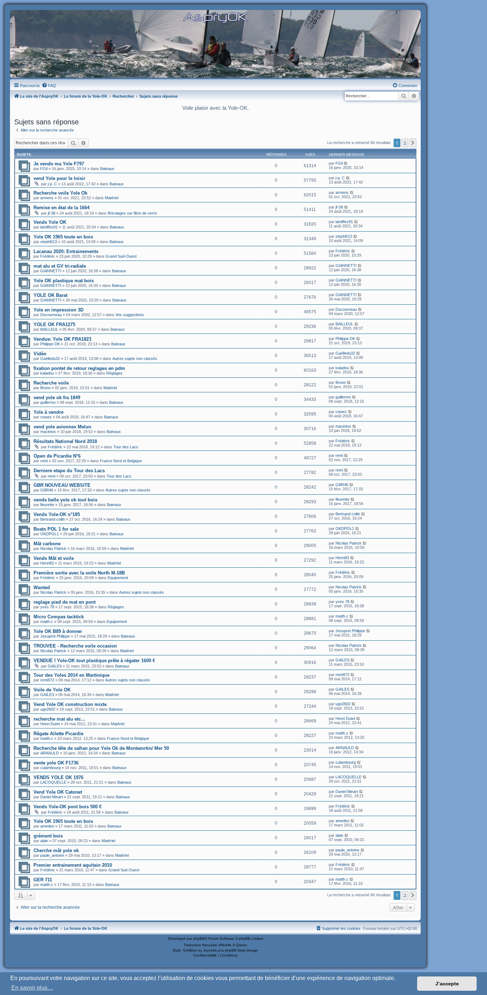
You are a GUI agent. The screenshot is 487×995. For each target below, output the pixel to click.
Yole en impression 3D (58, 310)
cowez (46, 417)
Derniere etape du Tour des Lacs (69, 470)
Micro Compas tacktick (59, 616)
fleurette (47, 504)
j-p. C (52, 184)
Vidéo (40, 353)
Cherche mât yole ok (56, 850)
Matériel (111, 198)
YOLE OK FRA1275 (54, 324)
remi (44, 461)
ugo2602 (47, 709)
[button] (412, 143)
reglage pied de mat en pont (65, 602)
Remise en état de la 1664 (61, 207)
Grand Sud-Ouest (121, 256)
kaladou (47, 373)
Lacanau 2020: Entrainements (66, 251)
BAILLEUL (49, 329)
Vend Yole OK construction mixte (70, 704)
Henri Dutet (50, 724)
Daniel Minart (51, 797)
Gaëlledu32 (50, 358)
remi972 (47, 680)
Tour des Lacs (125, 447)
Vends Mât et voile (54, 558)
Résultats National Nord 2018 (65, 441)
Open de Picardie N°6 (57, 456)
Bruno (45, 388)
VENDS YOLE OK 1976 (58, 777)
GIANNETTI (50, 271)
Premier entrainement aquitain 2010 (73, 865)
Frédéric (47, 256)
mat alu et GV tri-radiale (60, 266)
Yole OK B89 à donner (58, 631)
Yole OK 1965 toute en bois (63, 236)
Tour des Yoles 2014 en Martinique (71, 675)
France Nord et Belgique (121, 461)
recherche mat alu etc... (59, 719)
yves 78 (47, 607)
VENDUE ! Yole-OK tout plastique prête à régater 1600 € (94, 660)
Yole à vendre (48, 412)
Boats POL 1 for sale (56, 529)
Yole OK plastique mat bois (64, 280)
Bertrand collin (52, 519)
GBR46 (46, 490)
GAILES (55, 666)
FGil (43, 168)
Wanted (42, 587)
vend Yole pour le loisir (59, 178)
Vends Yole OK (50, 222)
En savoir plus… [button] (32, 988)
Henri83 (47, 563)
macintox (48, 431)
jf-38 (51, 213)
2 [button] (405, 143)
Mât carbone (47, 543)
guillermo (48, 402)
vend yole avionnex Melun (62, 426)
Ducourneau (51, 315)
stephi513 (48, 241)
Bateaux (107, 168)
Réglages (114, 373)
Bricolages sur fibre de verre (132, 213)
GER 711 (43, 879)
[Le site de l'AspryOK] (215, 17)
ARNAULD (49, 753)
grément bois (48, 836)
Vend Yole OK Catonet (58, 792)
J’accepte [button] (447, 983)
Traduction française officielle (207, 945)
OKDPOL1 (49, 534)
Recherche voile (51, 383)
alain (44, 841)
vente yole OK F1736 (56, 762)
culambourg (50, 767)
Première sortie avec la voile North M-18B (79, 573)
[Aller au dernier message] (346, 163)
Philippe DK (50, 344)
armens (46, 198)
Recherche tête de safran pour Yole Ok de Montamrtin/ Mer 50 (101, 748)
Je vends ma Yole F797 (59, 163)
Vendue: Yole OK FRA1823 (62, 339)
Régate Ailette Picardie (58, 733)
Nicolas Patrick (53, 548)
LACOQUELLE (53, 782)
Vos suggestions (130, 315)
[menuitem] (49, 85)
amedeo (47, 826)
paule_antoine (52, 855)
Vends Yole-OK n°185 (57, 514)
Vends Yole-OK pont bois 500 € (68, 806)
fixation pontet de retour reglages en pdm (79, 368)
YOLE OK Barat (50, 295)
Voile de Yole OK (52, 689)
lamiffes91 (49, 227)
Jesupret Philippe (55, 636)
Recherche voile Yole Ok (60, 193)
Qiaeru (241, 945)
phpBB (199, 938)
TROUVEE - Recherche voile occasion (75, 646)
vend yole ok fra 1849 (57, 397)
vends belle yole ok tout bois (65, 499)
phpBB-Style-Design (241, 950)
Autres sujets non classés (134, 358)
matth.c (46, 621)
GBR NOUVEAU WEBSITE (62, 485)
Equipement (118, 578)
